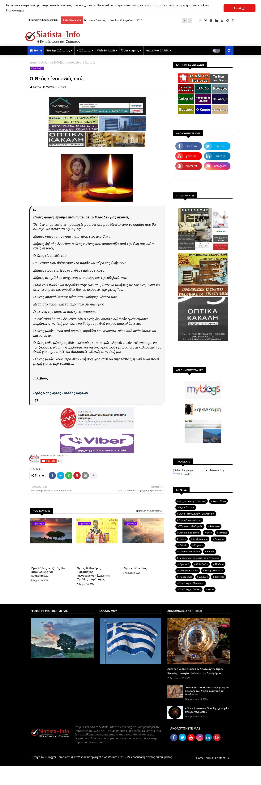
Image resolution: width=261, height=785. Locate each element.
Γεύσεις (223, 532)
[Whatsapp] (68, 475)
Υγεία (211, 589)
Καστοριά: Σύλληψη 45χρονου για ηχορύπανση (111, 21)
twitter (220, 146)
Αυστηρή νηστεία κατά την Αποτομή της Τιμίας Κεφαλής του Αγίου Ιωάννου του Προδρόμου (195, 671)
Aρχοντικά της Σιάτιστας (192, 501)
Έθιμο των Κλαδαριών (191, 526)
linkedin (220, 156)
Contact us (222, 758)
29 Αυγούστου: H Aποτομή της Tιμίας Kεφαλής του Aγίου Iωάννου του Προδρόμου (207, 691)
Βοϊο (209, 532)
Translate (187, 474)
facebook (191, 146)
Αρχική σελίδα (38, 62)
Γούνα (182, 539)
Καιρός (210, 551)
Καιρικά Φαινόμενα (189, 551)
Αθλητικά (215, 526)
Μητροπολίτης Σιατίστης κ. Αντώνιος (199, 557)
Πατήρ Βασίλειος (214, 570)
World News (219, 501)
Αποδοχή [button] (239, 8)
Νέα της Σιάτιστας (58, 50)
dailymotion (188, 176)
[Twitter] (60, 475)
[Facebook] (52, 475)
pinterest (191, 166)
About (209, 758)
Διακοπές (220, 539)
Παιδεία (219, 564)
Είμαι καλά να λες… (136, 568)
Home (38, 50)
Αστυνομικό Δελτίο (189, 532)
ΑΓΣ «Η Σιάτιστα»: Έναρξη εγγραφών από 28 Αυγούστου (207, 710)
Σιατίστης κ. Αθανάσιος (191, 583)
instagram (219, 166)
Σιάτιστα (219, 576)
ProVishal (80, 757)
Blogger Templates (59, 757)
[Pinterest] (77, 475)
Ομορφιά (184, 564)
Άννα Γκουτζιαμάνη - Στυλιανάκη (196, 513)
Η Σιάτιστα (83, 50)
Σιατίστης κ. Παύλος (190, 589)
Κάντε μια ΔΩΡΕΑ (157, 50)
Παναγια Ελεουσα (188, 570)
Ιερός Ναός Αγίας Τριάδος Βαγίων (60, 393)
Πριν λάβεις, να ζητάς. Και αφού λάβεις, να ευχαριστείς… (48, 571)
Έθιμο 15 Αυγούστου (190, 520)
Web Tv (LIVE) (106, 50)
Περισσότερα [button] (15, 10)
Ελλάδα (183, 545)
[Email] (85, 475)
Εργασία (198, 545)
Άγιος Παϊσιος (186, 507)
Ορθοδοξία (57, 62)
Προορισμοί (185, 576)
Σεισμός (203, 576)
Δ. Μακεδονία (200, 539)
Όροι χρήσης (130, 50)
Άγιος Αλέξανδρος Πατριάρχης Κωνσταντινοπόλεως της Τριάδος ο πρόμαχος (93, 573)
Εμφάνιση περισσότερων (149, 510)
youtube (191, 156)
